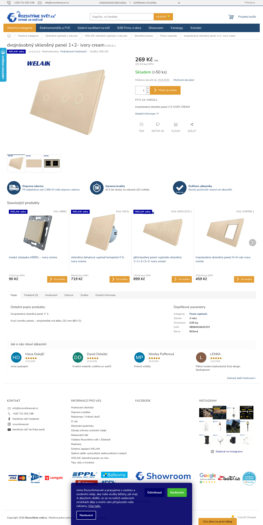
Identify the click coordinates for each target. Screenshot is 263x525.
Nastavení (86, 515)
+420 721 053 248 (22, 413)
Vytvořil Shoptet (247, 517)
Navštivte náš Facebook (25, 419)
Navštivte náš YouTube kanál (28, 429)
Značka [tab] (84, 295)
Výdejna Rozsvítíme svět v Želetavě (90, 439)
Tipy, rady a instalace (82, 462)
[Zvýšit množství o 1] (148, 88)
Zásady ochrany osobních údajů (88, 430)
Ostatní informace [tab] (105, 295)
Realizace (76, 444)
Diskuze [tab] (69, 295)
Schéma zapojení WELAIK (85, 449)
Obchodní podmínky (82, 426)
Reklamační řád (79, 435)
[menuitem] (19, 28)
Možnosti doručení (184, 80)
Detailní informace (145, 113)
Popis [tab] (14, 295)
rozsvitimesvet (20, 424)
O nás (74, 421)
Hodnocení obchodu (112, 3)
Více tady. (94, 506)
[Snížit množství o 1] (148, 92)
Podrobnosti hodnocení (73, 51)
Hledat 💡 (163, 16)
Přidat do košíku (168, 90)
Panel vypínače (198, 314)
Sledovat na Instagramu (229, 451)
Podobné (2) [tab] (31, 295)
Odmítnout (154, 493)
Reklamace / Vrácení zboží (85, 416)
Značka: (99, 51)
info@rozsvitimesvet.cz (25, 408)
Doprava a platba (145, 3)
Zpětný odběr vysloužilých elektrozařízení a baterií (99, 453)
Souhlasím (177, 493)
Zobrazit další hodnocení (240, 378)
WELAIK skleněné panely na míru (90, 458)
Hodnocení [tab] (51, 295)
